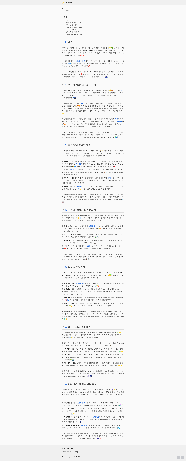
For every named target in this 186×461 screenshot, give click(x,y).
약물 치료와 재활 (70, 29)
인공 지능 (83, 425)
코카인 (78, 164)
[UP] (178, 457)
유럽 (82, 103)
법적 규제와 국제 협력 (71, 32)
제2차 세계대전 (79, 61)
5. (66, 267)
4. (66, 209)
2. (66, 84)
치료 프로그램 (80, 283)
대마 (109, 178)
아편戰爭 (119, 121)
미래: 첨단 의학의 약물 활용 (73, 34)
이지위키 (69, 2)
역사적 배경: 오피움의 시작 (73, 22)
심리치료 (96, 417)
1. (66, 42)
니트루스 (80, 186)
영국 (116, 119)
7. (66, 383)
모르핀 (71, 170)
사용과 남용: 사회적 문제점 (73, 27)
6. (66, 326)
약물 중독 (92, 226)
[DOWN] (182, 457)
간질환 (87, 246)
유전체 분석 (81, 403)
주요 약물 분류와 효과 (71, 25)
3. (66, 145)
